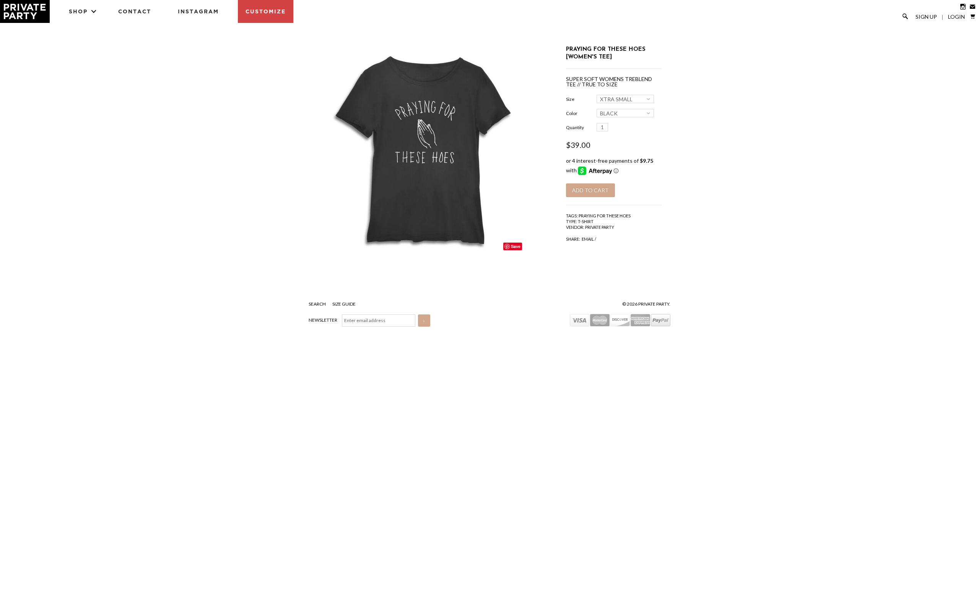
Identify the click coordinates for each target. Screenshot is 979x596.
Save (515, 246)
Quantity (575, 127)
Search (318, 304)
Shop (78, 11)
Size (570, 99)
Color (571, 113)
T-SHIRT (586, 221)
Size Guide (344, 304)
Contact (134, 11)
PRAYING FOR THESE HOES (605, 215)
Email (588, 238)
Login (956, 17)
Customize (266, 11)
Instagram (198, 11)
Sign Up (926, 17)
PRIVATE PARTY (599, 227)
